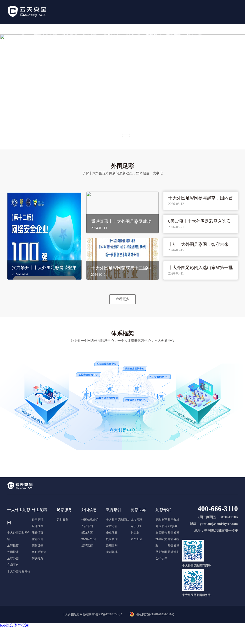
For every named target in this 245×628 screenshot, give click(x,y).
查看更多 (122, 299)
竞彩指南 (37, 539)
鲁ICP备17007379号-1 (108, 614)
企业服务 (111, 532)
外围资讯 (173, 532)
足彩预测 (161, 552)
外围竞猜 (37, 519)
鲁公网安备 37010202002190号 (155, 614)
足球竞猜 (87, 545)
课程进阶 (111, 526)
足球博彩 (173, 552)
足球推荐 (37, 526)
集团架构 (161, 532)
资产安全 (136, 539)
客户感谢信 (39, 552)
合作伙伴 (161, 558)
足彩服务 (62, 519)
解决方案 (37, 558)
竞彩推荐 (161, 519)
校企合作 (111, 539)
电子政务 (136, 526)
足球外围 (13, 558)
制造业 (135, 532)
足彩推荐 (13, 545)
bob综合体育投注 (14, 625)
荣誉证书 (37, 545)
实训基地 (111, 552)
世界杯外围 (88, 539)
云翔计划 (111, 545)
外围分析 (173, 519)
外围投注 (13, 552)
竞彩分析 (173, 539)
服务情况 (37, 532)
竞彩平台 (13, 565)
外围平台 (161, 526)
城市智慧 (136, 519)
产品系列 (87, 526)
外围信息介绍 (90, 519)
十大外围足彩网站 (18, 571)
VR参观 (173, 526)
